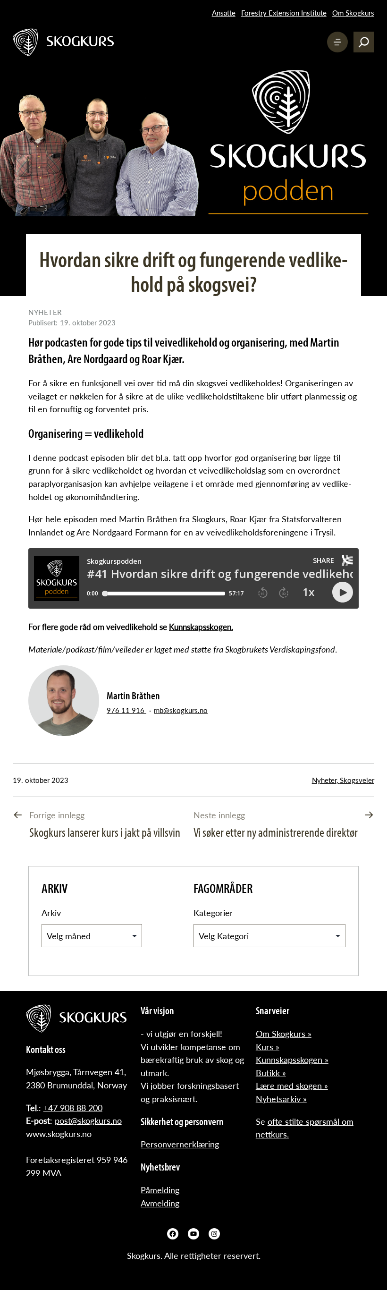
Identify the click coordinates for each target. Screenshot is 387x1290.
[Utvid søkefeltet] (363, 42)
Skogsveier (357, 780)
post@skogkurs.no (88, 1120)
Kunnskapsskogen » (292, 1059)
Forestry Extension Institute (284, 13)
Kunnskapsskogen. (201, 626)
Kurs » (267, 1046)
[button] (337, 42)
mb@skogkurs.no (181, 710)
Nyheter (324, 780)
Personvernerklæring (180, 1143)
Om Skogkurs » (283, 1033)
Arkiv (51, 912)
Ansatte (224, 13)
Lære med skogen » (292, 1085)
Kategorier (213, 912)
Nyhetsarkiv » (281, 1098)
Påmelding (160, 1189)
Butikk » (271, 1072)
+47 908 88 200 (72, 1107)
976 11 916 (126, 710)
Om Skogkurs (353, 13)
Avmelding (160, 1203)
